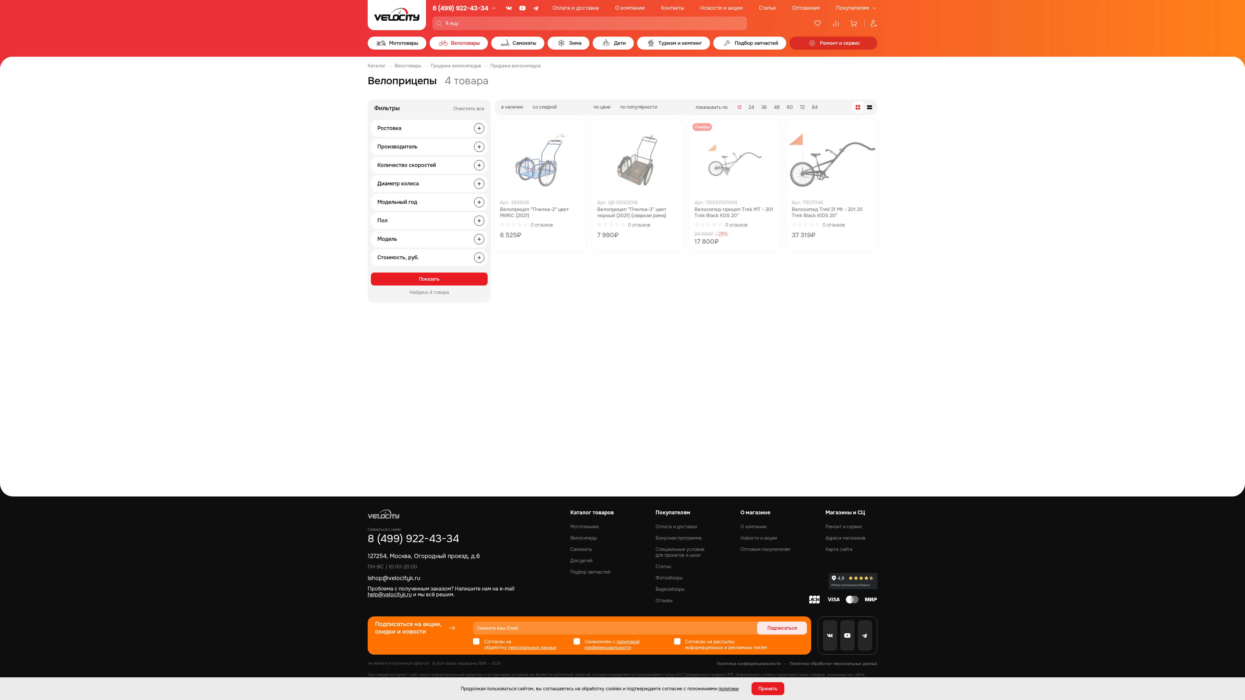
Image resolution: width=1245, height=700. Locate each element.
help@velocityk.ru (390, 594)
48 (777, 107)
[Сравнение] (835, 23)
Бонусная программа (679, 538)
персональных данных (532, 647)
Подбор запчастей (590, 572)
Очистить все (469, 108)
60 (790, 107)
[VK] (509, 8)
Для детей (581, 561)
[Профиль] (870, 23)
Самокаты (581, 549)
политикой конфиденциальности (612, 644)
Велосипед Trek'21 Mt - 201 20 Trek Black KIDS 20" (827, 212)
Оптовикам (806, 8)
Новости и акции (721, 8)
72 (802, 107)
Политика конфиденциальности (749, 663)
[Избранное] (817, 23)
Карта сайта (838, 549)
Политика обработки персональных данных (833, 663)
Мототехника (584, 527)
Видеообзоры (670, 589)
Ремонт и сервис (843, 527)
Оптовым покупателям (765, 549)
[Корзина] (854, 23)
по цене (602, 107)
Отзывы (664, 600)
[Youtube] (522, 8)
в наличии (512, 107)
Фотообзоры (669, 578)
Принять (767, 689)
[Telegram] (536, 8)
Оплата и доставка (575, 8)
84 (815, 107)
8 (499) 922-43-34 (460, 8)
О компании (630, 8)
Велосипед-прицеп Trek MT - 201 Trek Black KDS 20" (733, 212)
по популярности (638, 107)
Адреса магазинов (845, 538)
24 (751, 107)
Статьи (767, 8)
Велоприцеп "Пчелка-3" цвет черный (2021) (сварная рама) (631, 212)
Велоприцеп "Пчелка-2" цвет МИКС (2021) (534, 212)
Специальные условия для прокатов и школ (680, 552)
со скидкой (545, 107)
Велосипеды (583, 538)
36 (764, 107)
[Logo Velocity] (397, 15)
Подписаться (782, 628)
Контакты (672, 8)
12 (739, 107)
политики (728, 689)
